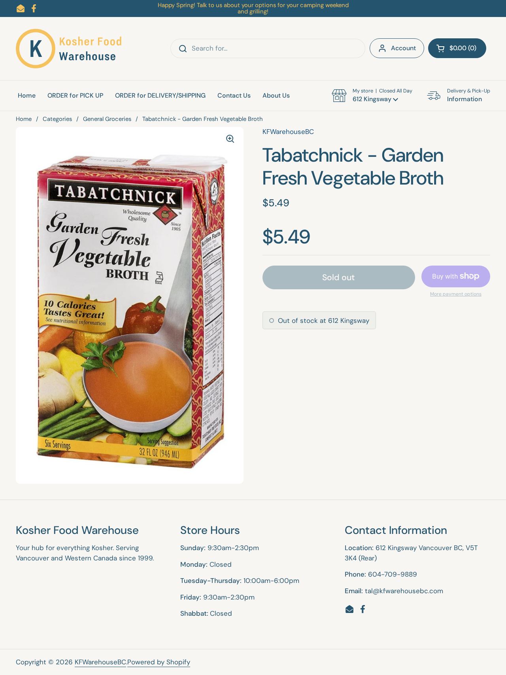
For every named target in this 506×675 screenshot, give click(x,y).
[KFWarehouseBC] (69, 48)
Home (24, 119)
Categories (57, 119)
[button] (457, 48)
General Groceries (107, 119)
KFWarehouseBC (100, 662)
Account (403, 48)
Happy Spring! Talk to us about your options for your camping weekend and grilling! (253, 8)
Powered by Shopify (158, 662)
